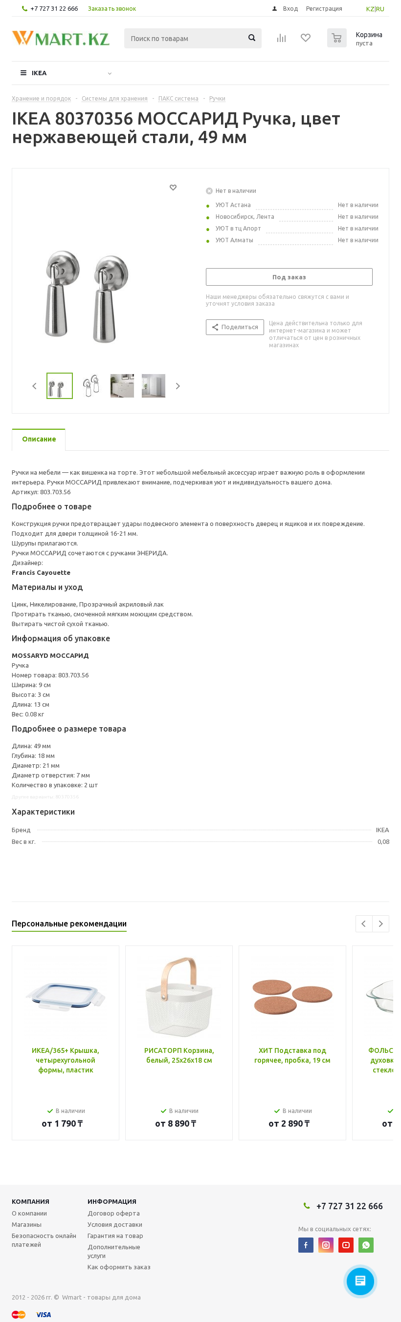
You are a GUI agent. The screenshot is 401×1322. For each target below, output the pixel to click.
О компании (29, 1213)
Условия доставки (115, 1224)
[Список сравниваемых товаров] (281, 41)
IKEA (39, 72)
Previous (35, 386)
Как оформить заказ (119, 1266)
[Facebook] (305, 1245)
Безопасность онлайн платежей (44, 1240)
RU (380, 8)
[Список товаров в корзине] (356, 44)
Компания (30, 1201)
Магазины (27, 1224)
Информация (112, 1201)
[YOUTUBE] (346, 1245)
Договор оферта (114, 1213)
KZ (370, 8)
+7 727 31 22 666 (54, 8)
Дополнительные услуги (114, 1251)
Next (178, 386)
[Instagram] (326, 1245)
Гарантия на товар (115, 1235)
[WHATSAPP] (366, 1245)
